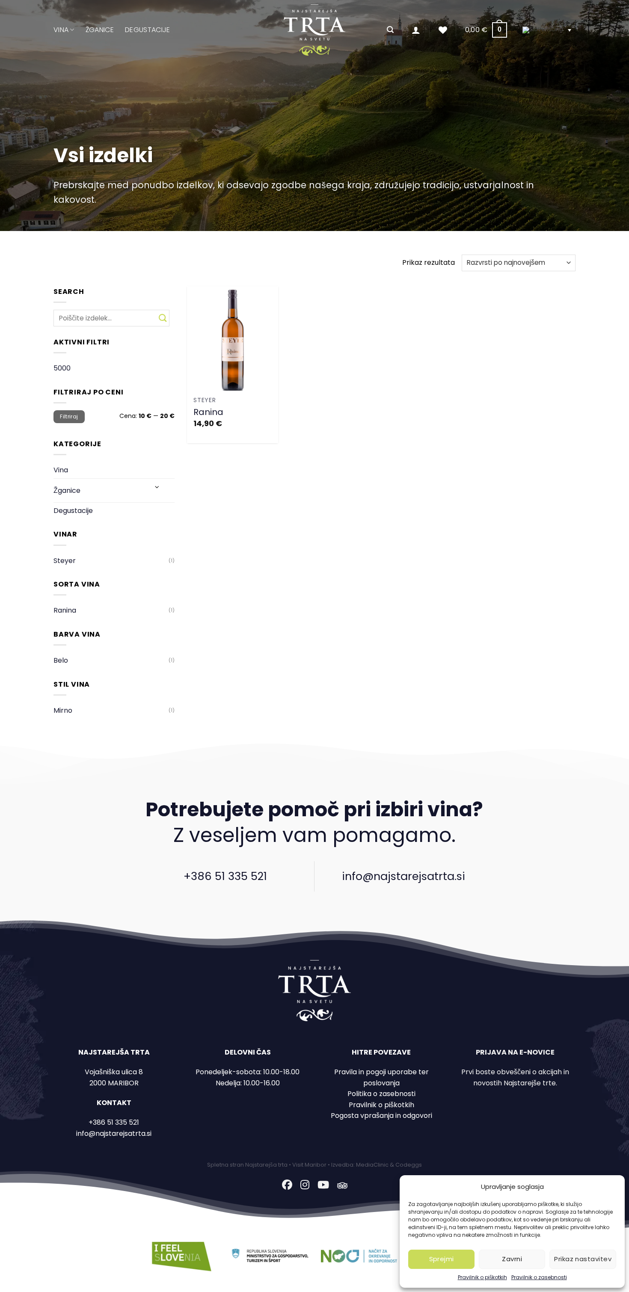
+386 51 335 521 (225, 876)
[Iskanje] (390, 29)
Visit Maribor (309, 1164)
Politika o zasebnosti (381, 1094)
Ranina (64, 610)
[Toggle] (157, 487)
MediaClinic (372, 1164)
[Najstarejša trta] (314, 30)
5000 (62, 368)
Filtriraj (69, 416)
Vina (60, 30)
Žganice (100, 30)
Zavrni (512, 1258)
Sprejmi (441, 1258)
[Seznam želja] (443, 30)
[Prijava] (416, 30)
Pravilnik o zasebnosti (539, 1277)
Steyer (64, 561)
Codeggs (408, 1164)
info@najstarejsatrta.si (403, 876)
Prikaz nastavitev (582, 1258)
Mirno (62, 710)
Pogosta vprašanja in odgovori (381, 1115)
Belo (60, 660)
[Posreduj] (163, 318)
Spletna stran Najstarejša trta (247, 1164)
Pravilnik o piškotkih (482, 1277)
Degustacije (147, 30)
